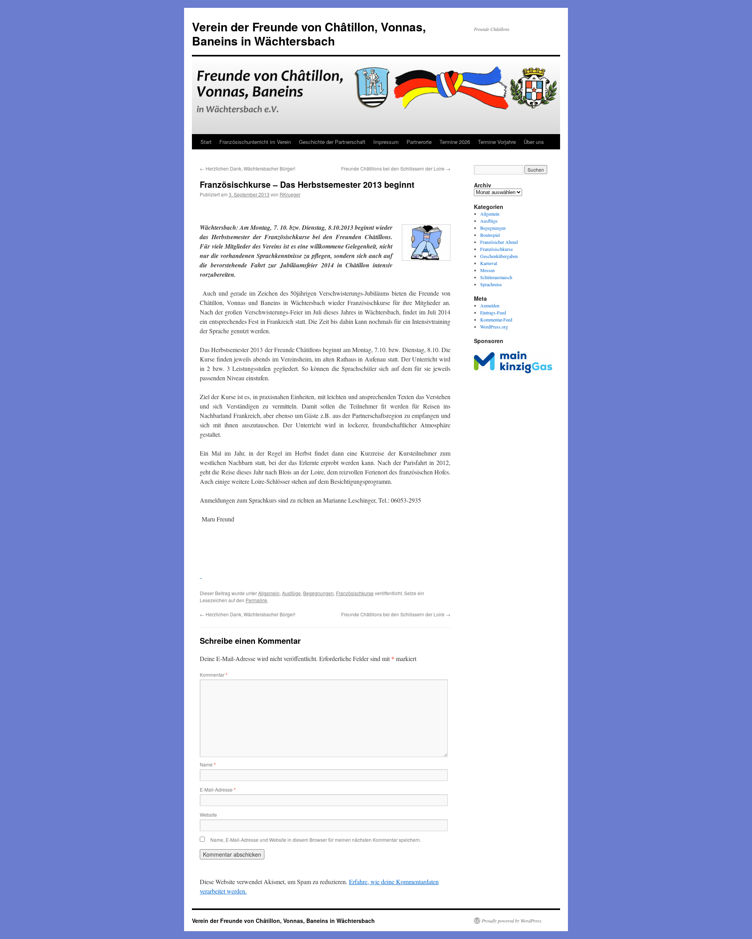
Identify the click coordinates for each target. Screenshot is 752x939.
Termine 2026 (454, 141)
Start (206, 141)
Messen (487, 270)
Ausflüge (291, 593)
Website (208, 814)
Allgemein (269, 593)
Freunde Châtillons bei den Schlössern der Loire (395, 168)
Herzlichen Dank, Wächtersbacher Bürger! (247, 168)
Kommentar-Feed (496, 319)
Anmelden (489, 305)
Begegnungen (318, 593)
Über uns (534, 141)
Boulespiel (490, 235)
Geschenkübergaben (499, 256)
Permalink (256, 600)
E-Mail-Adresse (218, 789)
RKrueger (290, 194)
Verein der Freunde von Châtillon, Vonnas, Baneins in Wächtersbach (309, 33)
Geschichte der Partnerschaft (332, 141)
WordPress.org (494, 326)
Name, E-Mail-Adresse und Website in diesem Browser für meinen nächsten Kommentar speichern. (315, 839)
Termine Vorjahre (497, 141)
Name (208, 764)
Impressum (386, 141)
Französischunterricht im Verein (255, 141)
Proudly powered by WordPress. (512, 920)
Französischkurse (355, 593)
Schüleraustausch (496, 277)
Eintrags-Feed (493, 312)
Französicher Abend (499, 242)
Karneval (488, 263)
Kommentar (214, 674)
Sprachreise (491, 284)
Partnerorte (419, 141)
